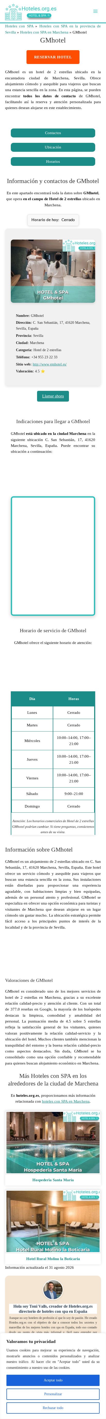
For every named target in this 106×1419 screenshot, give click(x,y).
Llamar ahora (53, 396)
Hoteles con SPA (19, 26)
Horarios (53, 161)
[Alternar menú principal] (95, 11)
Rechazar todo (53, 1408)
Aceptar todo (53, 1380)
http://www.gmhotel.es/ (50, 364)
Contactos (53, 133)
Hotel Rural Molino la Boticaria (53, 1259)
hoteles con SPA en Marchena (66, 1101)
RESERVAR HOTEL (53, 57)
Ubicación (53, 147)
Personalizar (53, 1394)
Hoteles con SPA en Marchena (44, 32)
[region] (53, 1376)
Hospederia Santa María (53, 1180)
